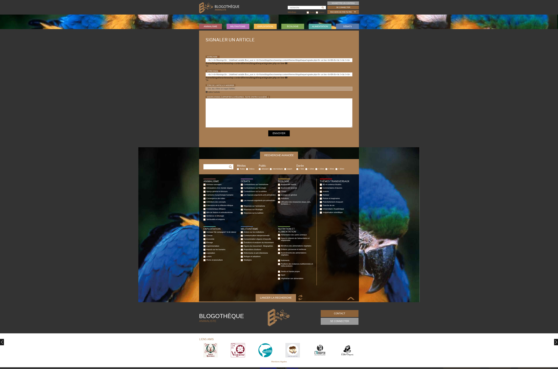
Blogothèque (221, 318)
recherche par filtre (341, 12)
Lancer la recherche (276, 297)
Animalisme (210, 26)
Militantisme (237, 26)
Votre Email (213, 71)
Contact (339, 313)
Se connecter (343, 7)
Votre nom (212, 57)
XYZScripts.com (292, 368)
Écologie (292, 26)
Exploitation (265, 26)
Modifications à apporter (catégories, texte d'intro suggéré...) (238, 97)
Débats (347, 26)
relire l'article (214, 92)
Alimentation (320, 26)
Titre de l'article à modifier (220, 85)
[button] (556, 342)
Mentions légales (279, 361)
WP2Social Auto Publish (268, 368)
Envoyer (279, 133)
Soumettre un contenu (343, 3)
